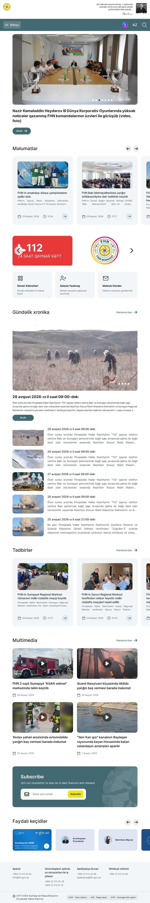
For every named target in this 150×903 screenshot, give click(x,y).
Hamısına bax (124, 312)
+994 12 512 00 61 (21, 874)
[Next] (128, 99)
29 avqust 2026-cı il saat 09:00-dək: (71, 429)
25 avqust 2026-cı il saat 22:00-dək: (71, 519)
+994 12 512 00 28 (54, 881)
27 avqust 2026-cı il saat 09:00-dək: (71, 474)
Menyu (14, 24)
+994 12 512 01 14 (54, 885)
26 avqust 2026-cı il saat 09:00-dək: (71, 496)
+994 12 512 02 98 (86, 874)
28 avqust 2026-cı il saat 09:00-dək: (71, 451)
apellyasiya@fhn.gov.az (89, 877)
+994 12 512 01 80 (118, 874)
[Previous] (121, 99)
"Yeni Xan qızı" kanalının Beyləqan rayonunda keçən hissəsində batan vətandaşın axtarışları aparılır (103, 741)
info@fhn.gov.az (20, 877)
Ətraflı (19, 126)
